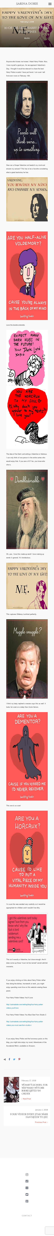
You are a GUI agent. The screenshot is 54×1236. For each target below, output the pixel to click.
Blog (27, 38)
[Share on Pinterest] (19, 1059)
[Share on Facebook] (9, 1059)
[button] (50, 3)
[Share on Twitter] (14, 1059)
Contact (27, 1215)
